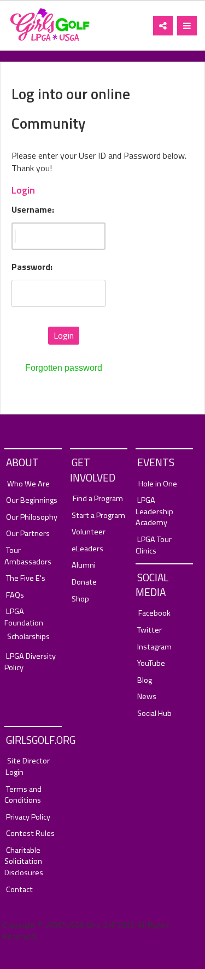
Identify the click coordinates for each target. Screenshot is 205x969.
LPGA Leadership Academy (154, 511)
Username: (32, 209)
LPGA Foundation (23, 617)
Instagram (154, 647)
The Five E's (25, 578)
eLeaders (87, 549)
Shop (80, 599)
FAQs (15, 595)
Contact (19, 889)
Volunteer (89, 532)
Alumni (84, 565)
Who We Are (28, 484)
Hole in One (157, 484)
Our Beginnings (31, 500)
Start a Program (98, 515)
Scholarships (28, 636)
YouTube (151, 663)
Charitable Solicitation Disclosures (23, 861)
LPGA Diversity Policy (30, 662)
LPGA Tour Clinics (154, 545)
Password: (31, 267)
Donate (84, 582)
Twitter (149, 630)
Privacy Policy (28, 817)
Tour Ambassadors (27, 556)
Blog (144, 680)
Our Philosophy (31, 517)
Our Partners (28, 533)
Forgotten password (63, 367)
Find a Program (98, 498)
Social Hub (154, 713)
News (146, 696)
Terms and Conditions (23, 795)
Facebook (154, 613)
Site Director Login (27, 766)
